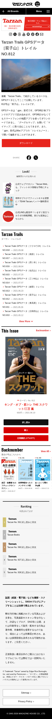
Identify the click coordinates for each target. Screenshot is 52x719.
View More (24, 321)
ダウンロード (26, 143)
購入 (26, 430)
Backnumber (42, 330)
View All (45, 451)
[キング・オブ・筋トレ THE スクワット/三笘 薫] (26, 365)
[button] (49, 472)
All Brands (13, 11)
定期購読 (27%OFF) (26, 438)
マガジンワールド (26, 4)
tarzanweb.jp (37, 26)
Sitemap (25, 693)
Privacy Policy (25, 701)
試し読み (26, 422)
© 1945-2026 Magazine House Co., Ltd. (26, 713)
